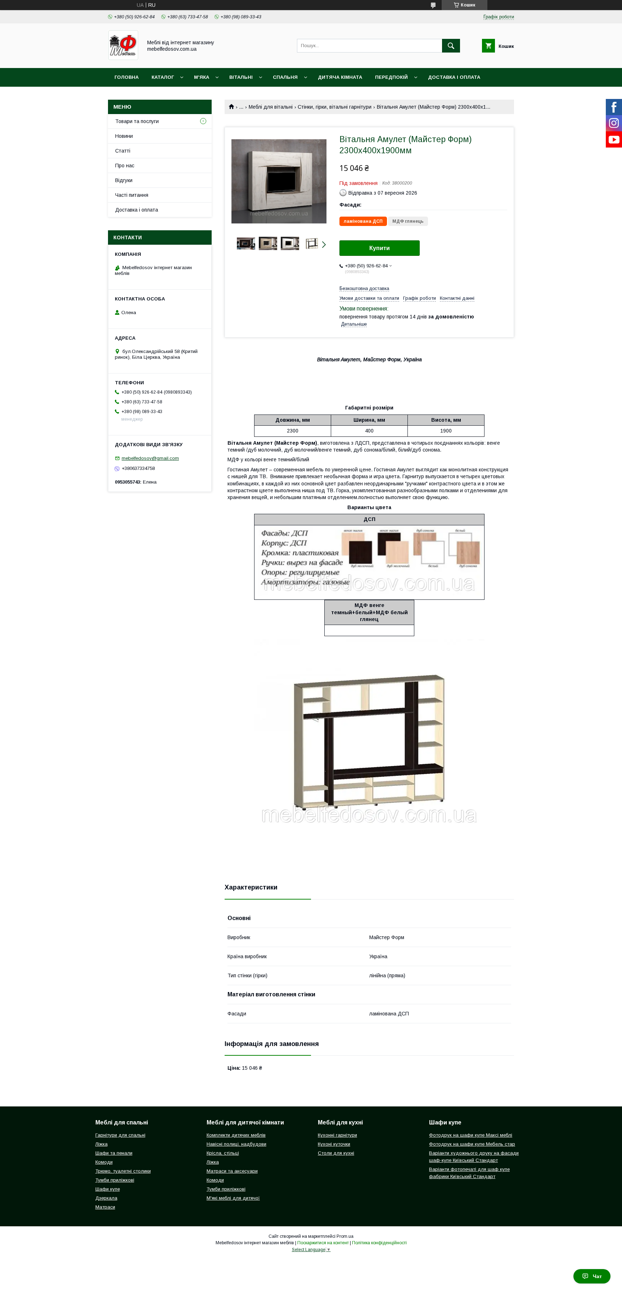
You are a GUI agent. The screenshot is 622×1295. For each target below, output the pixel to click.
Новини (124, 136)
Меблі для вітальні (271, 107)
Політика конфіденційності (379, 1242)
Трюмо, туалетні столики (123, 1171)
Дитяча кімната (340, 77)
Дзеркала (106, 1198)
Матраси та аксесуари (232, 1171)
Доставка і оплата (454, 77)
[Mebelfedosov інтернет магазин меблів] (123, 59)
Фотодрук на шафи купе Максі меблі (470, 1135)
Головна (126, 77)
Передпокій (391, 77)
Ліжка (101, 1144)
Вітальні (241, 77)
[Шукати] (451, 46)
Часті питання (131, 195)
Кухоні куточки (334, 1144)
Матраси (105, 1207)
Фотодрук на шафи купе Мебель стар (472, 1144)
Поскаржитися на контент (323, 1242)
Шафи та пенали (113, 1153)
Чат (597, 1276)
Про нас (124, 165)
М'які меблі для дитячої (233, 1198)
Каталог (163, 77)
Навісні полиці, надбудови (236, 1144)
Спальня (285, 77)
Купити (379, 248)
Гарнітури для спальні (120, 1135)
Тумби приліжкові (114, 1180)
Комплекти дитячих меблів (236, 1135)
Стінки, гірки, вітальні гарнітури (334, 107)
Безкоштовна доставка (364, 288)
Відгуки (123, 180)
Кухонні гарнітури (337, 1135)
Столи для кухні (336, 1153)
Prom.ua (345, 1236)
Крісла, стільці (223, 1153)
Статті (122, 151)
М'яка (201, 77)
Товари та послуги (137, 121)
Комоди (104, 1162)
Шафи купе (107, 1189)
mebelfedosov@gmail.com (150, 458)
